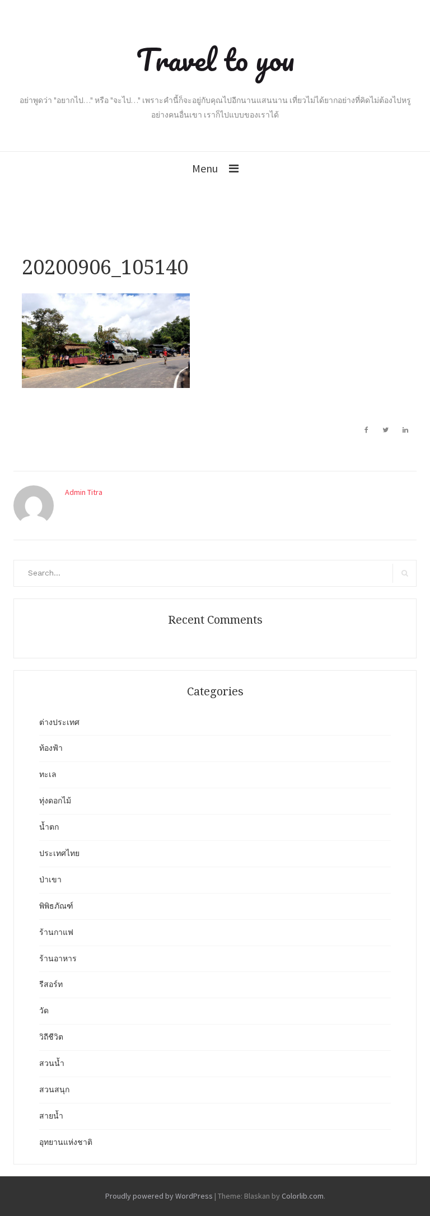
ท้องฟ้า (51, 748)
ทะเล (48, 774)
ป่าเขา (50, 879)
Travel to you (215, 59)
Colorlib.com (303, 1196)
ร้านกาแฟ (56, 932)
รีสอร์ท (51, 984)
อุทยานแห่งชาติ (65, 1142)
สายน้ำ (51, 1116)
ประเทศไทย (59, 853)
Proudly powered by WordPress (159, 1196)
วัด (44, 1010)
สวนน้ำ (51, 1063)
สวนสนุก (54, 1089)
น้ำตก (49, 827)
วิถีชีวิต (51, 1037)
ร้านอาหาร (58, 958)
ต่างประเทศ (59, 722)
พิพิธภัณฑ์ (56, 906)
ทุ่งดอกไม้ (55, 801)
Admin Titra (83, 492)
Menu (205, 168)
